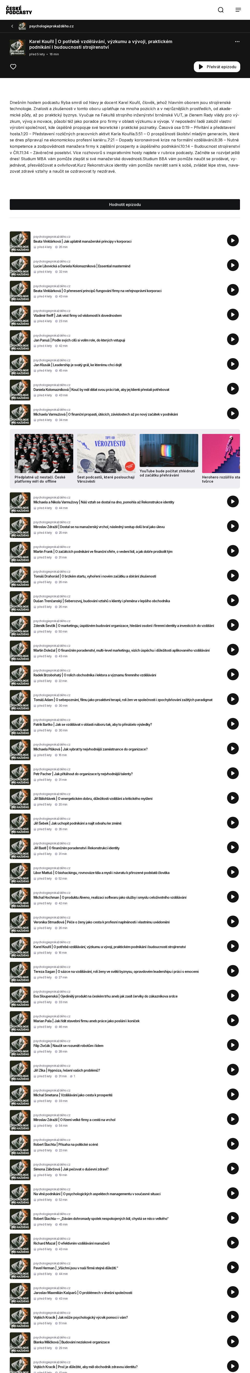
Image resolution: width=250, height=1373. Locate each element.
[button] (221, 10)
